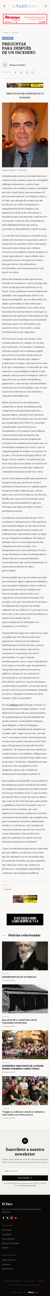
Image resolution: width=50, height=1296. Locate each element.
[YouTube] (15, 1218)
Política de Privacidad (12, 1281)
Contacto (6, 1264)
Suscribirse (23, 1178)
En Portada (6, 1230)
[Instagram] (11, 1218)
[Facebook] (15, 72)
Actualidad (6, 1234)
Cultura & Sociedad (10, 1243)
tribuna (14, 704)
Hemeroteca (7, 1269)
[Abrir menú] (4, 6)
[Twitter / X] (21, 72)
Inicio (6, 33)
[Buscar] (45, 6)
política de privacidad (28, 1185)
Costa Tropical (8, 1239)
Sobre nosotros (8, 1260)
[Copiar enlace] (32, 72)
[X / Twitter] (7, 1218)
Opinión (5, 1247)
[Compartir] (27, 72)
